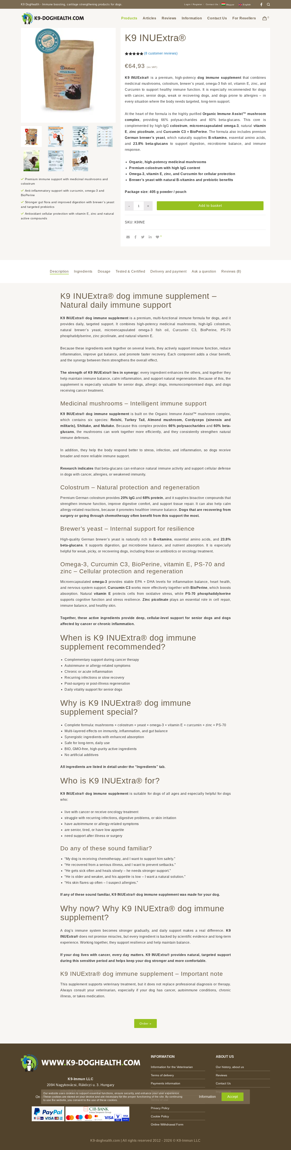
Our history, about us (230, 1067)
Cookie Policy (160, 1116)
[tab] (59, 272)
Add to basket (210, 205)
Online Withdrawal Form (167, 1124)
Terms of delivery (162, 1075)
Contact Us (212, 4)
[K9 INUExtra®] (128, 237)
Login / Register (193, 4)
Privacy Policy (160, 1108)
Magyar (229, 4)
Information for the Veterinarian (172, 1067)
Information (207, 1096)
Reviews (221, 1075)
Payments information (165, 1083)
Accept (232, 1096)
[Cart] (264, 18)
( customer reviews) (160, 53)
